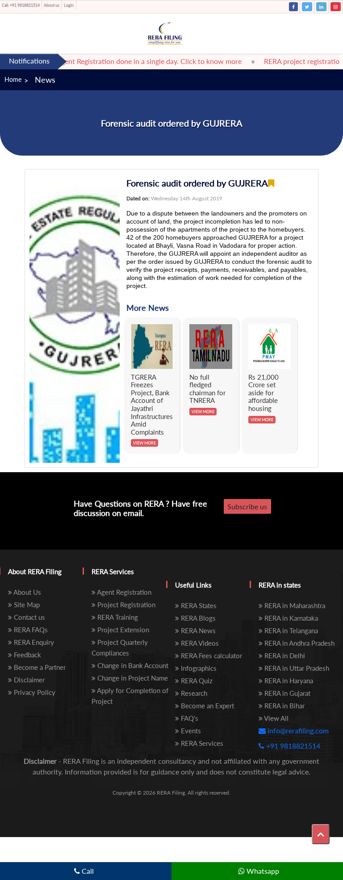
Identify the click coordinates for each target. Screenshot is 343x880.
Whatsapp (262, 871)
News (45, 80)
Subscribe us (247, 506)
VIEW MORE (144, 442)
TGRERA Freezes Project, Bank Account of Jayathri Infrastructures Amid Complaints (152, 404)
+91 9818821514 (21, 5)
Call (87, 871)
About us (51, 5)
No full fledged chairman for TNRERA (207, 389)
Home (12, 79)
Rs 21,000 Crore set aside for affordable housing (263, 392)
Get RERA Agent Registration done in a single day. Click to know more (126, 61)
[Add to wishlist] (271, 183)
